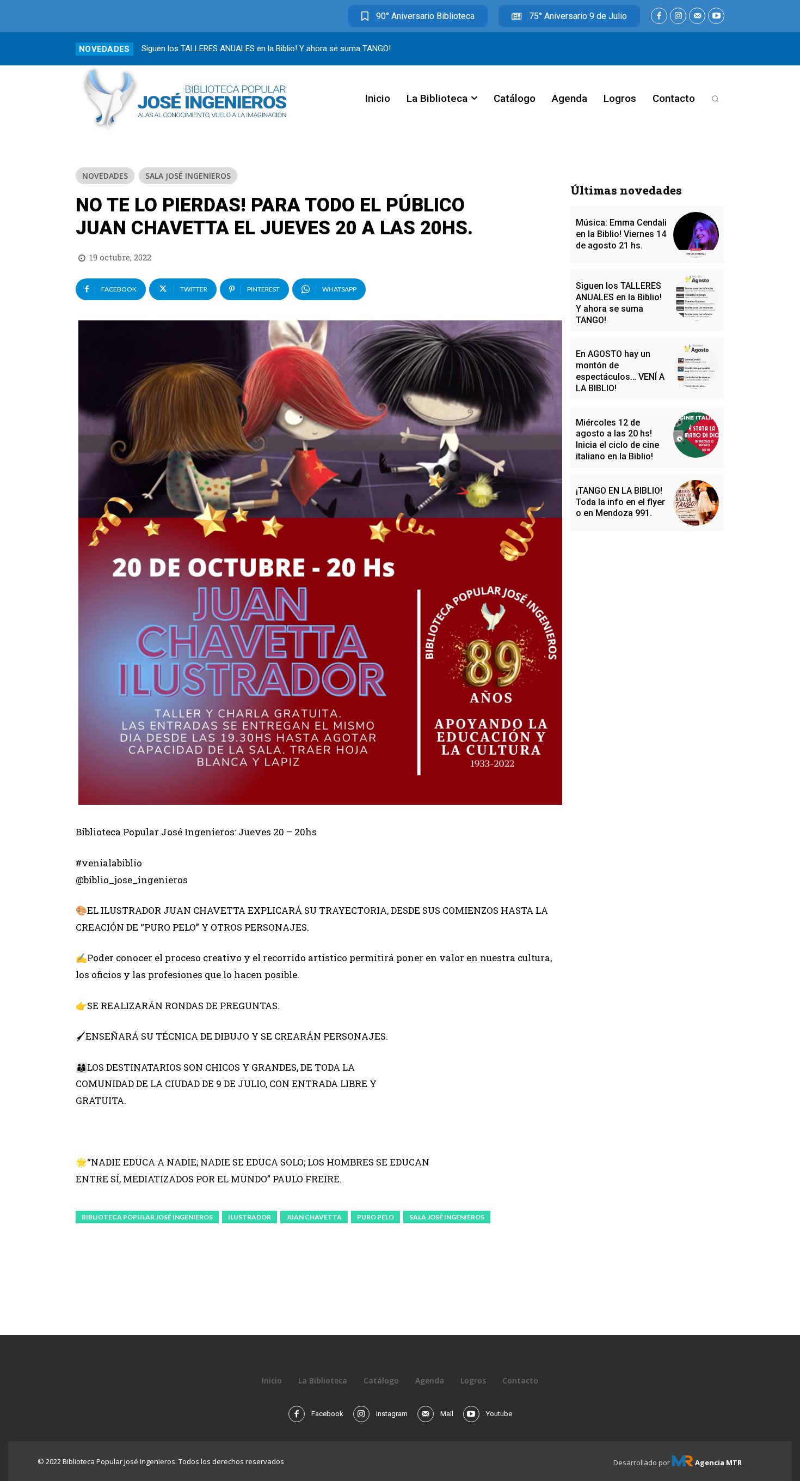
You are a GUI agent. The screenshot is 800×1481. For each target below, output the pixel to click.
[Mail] (697, 16)
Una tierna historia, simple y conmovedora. (217, 48)
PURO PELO (375, 1217)
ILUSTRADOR (249, 1217)
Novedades (105, 176)
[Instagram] (678, 16)
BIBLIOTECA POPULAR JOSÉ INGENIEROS (147, 1217)
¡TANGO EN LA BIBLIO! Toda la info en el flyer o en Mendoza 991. (620, 502)
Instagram (392, 1414)
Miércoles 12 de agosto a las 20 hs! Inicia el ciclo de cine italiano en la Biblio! (617, 439)
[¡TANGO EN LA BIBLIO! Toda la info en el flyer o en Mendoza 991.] (696, 503)
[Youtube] (716, 16)
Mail (446, 1414)
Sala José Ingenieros (188, 176)
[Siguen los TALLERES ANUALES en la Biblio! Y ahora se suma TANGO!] (696, 298)
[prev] (700, 49)
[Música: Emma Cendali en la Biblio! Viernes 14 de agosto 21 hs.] (696, 235)
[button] (715, 98)
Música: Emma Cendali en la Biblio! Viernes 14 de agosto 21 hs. (621, 234)
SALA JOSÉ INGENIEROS (446, 1217)
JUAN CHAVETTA (314, 1217)
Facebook (327, 1414)
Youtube (499, 1414)
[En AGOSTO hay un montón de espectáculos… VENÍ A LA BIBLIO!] (696, 366)
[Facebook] (659, 16)
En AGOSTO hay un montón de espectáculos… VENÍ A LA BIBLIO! (620, 371)
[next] (717, 49)
